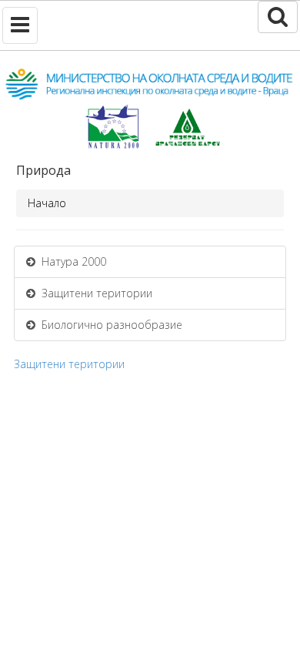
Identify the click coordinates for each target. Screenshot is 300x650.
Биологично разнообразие (108, 324)
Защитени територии (93, 293)
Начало (47, 203)
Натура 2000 (70, 261)
